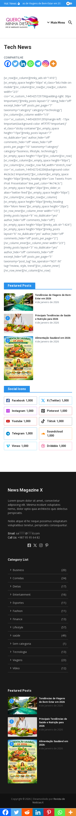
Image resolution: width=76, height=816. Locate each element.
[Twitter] (15, 63)
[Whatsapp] (30, 63)
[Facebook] (7, 63)
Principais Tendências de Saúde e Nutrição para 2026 (53, 722)
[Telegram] (38, 63)
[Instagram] (45, 63)
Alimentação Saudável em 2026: (53, 338)
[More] (53, 63)
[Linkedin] (22, 63)
